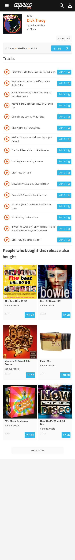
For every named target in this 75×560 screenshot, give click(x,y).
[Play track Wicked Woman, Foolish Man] (7, 139)
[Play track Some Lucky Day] (7, 117)
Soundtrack (64, 38)
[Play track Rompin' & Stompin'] (7, 195)
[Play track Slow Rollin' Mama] (7, 184)
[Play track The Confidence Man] (7, 151)
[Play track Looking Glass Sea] (7, 162)
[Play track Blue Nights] (7, 128)
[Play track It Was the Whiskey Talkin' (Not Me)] (7, 95)
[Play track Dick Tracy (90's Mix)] (7, 240)
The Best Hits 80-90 (16, 301)
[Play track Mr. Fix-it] (7, 218)
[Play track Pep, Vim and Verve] (7, 83)
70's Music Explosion (16, 421)
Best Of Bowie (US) (50, 301)
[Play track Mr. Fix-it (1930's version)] (7, 207)
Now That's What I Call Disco (53, 422)
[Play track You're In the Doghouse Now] (7, 106)
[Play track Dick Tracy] (7, 173)
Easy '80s (45, 361)
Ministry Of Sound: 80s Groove (17, 362)
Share (33, 29)
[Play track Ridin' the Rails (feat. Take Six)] (7, 72)
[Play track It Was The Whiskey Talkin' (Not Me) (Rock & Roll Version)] (7, 229)
